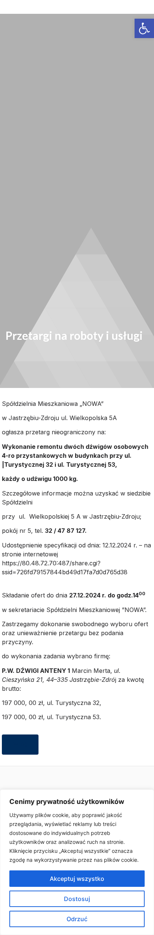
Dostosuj (77, 899)
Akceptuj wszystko (77, 878)
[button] (77, 11)
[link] (144, 28)
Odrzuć (77, 919)
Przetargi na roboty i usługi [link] (74, 335)
